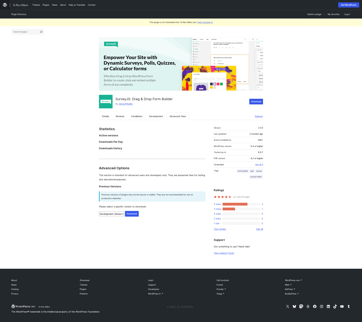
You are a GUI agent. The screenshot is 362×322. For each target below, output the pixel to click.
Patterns (84, 293)
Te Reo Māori (44, 307)
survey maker (256, 177)
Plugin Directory (18, 14)
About (14, 280)
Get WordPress (348, 5)
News (14, 285)
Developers (153, 289)
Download (256, 101)
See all (259, 229)
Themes (83, 285)
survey (259, 171)
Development (156, 116)
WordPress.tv (155, 293)
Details (105, 116)
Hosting (15, 289)
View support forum (224, 253)
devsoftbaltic (126, 103)
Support (259, 116)
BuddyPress (292, 293)
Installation (136, 116)
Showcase (85, 280)
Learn (150, 280)
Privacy (14, 293)
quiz (252, 171)
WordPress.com (293, 280)
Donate (221, 289)
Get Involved (223, 280)
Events (220, 285)
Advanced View (178, 116)
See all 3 (259, 164)
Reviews (120, 116)
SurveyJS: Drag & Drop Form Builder (144, 99)
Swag (220, 293)
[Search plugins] (41, 32)
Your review (220, 229)
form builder (243, 171)
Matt (288, 285)
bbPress (290, 289)
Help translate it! (205, 22)
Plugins (83, 289)
